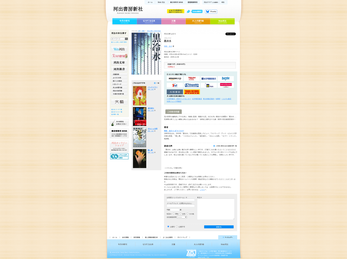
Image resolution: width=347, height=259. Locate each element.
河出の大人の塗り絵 (119, 56)
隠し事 (150, 150)
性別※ (169, 214)
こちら (202, 190)
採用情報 (136, 237)
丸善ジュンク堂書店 (174, 101)
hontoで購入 (226, 78)
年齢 (168, 210)
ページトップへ (214, 237)
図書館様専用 (193, 2)
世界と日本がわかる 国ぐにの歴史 (119, 81)
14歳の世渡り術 (119, 94)
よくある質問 (167, 237)
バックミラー (153, 87)
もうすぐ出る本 (149, 21)
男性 (177, 214)
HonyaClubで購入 (192, 85)
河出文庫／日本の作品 (154, 31)
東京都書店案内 (208, 99)
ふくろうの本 (119, 77)
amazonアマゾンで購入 (175, 78)
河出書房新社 (128, 10)
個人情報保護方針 (151, 237)
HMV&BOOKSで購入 (226, 85)
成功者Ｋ (151, 108)
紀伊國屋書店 (197, 99)
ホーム (150, 2)
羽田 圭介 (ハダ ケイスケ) (174, 131)
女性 (183, 214)
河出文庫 (119, 62)
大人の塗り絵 (198, 21)
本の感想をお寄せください (119, 122)
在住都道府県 (171, 217)
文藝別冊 (119, 74)
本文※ (199, 197)
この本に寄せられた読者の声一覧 (225, 146)
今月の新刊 (124, 21)
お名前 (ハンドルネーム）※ (177, 197)
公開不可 (182, 227)
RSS (223, 2)
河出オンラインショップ (119, 146)
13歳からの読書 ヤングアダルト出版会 (119, 156)
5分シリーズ (119, 84)
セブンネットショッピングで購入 (175, 85)
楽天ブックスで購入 (192, 78)
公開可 (172, 227)
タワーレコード (192, 91)
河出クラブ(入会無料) (210, 2)
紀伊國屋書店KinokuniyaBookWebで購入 (209, 78)
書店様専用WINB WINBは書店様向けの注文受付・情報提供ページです (119, 133)
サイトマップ (182, 237)
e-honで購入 (209, 85)
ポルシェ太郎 (153, 129)
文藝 (173, 21)
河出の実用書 (119, 90)
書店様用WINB (177, 2)
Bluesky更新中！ (211, 11)
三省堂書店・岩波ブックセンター (179, 99)
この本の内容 (173, 111)
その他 (191, 214)
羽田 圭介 (168, 46)
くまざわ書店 (226, 99)
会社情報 (125, 237)
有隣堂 (218, 99)
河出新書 (119, 69)
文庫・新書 (141, 31)
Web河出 (161, 2)
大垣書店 (175, 91)
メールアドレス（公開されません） (180, 203)
